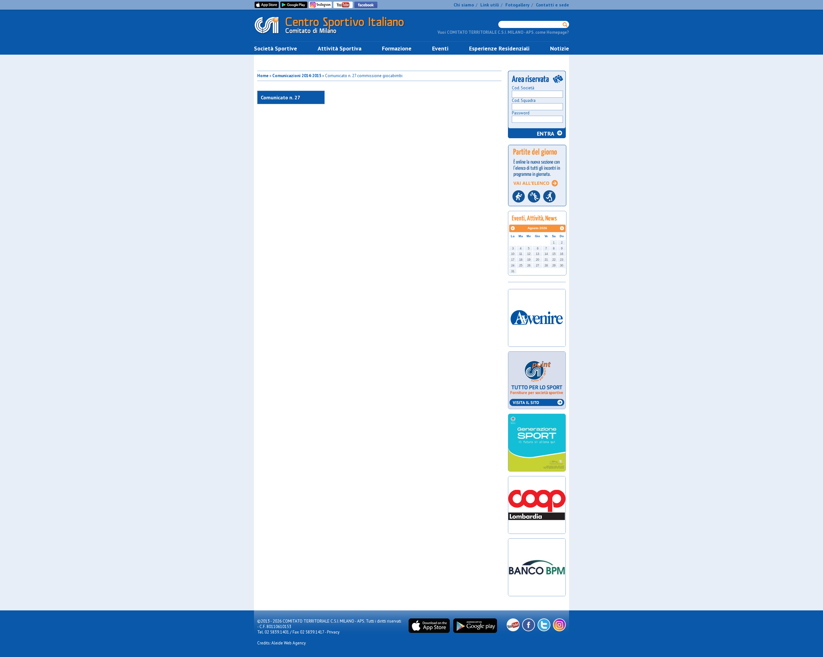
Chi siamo (464, 5)
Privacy (333, 632)
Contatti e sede (552, 5)
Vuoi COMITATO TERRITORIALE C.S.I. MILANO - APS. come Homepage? (503, 32)
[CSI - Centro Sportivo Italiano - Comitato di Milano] (334, 35)
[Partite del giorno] (537, 208)
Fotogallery (517, 5)
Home (262, 75)
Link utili (489, 5)
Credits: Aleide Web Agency (281, 643)
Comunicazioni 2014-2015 (296, 75)
